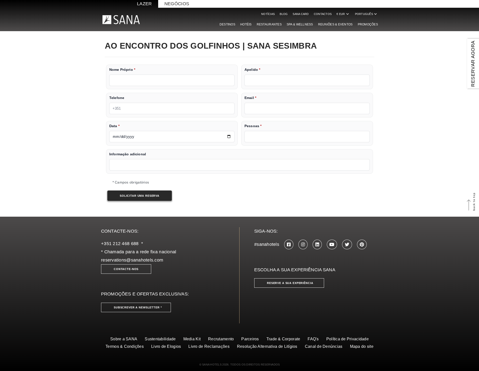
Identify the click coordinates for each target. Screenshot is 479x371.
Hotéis (246, 24)
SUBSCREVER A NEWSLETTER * (138, 307)
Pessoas (252, 126)
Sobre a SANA (123, 339)
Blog (284, 13)
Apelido (252, 70)
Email (250, 98)
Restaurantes (269, 24)
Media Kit (192, 339)
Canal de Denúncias (324, 346)
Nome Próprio (122, 70)
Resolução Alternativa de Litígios (267, 346)
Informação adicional (127, 154)
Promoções (368, 24)
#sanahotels (266, 244)
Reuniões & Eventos (335, 24)
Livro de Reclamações (208, 346)
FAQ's (313, 339)
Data (114, 126)
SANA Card (301, 13)
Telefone (116, 98)
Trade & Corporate (283, 339)
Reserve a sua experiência (290, 282)
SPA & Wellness (300, 24)
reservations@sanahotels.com (132, 260)
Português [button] (366, 13)
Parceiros (250, 339)
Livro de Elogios (166, 346)
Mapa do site (361, 346)
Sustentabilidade (160, 339)
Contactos (323, 13)
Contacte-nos (126, 269)
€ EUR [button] (343, 13)
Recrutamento (221, 339)
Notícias (268, 13)
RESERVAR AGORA (473, 63)
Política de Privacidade (347, 339)
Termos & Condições (125, 346)
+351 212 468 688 (119, 243)
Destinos (227, 24)
